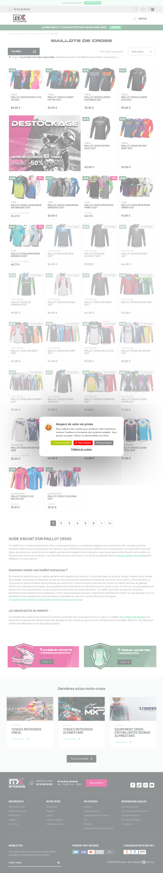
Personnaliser (104, 442)
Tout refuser (84, 442)
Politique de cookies (81, 449)
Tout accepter (62, 442)
